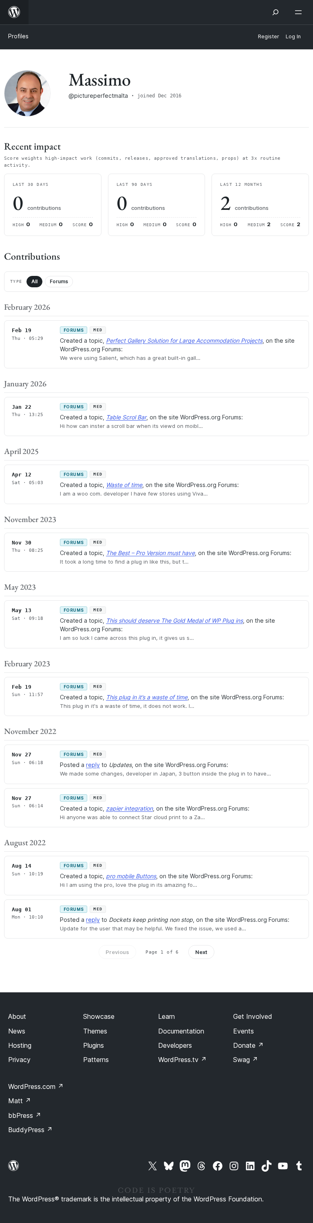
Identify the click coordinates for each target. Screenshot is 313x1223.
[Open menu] (300, 12)
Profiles (18, 36)
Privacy (19, 1060)
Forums (59, 281)
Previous (117, 952)
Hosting (19, 1045)
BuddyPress (30, 1130)
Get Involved (252, 1016)
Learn (166, 1016)
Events (243, 1031)
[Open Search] (275, 12)
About (17, 1016)
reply (93, 764)
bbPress (24, 1115)
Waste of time (124, 484)
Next (201, 952)
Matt (19, 1101)
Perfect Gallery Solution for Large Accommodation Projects (184, 340)
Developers (175, 1045)
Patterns (96, 1060)
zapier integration (129, 808)
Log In (293, 36)
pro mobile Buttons (131, 876)
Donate (248, 1045)
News (16, 1031)
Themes (95, 1031)
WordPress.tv (182, 1060)
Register (268, 36)
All (34, 281)
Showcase (99, 1016)
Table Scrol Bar (126, 417)
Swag (245, 1060)
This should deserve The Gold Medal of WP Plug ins (174, 620)
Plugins (93, 1045)
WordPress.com (36, 1086)
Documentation (181, 1031)
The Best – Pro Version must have (150, 552)
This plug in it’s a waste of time (146, 697)
